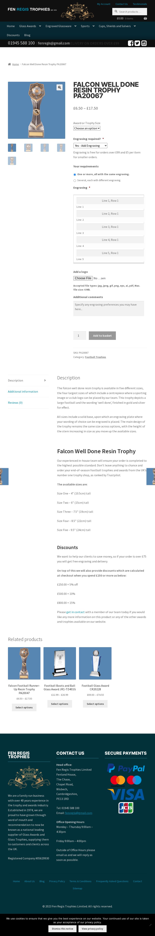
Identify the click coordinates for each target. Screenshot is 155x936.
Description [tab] (15, 380)
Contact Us (121, 4)
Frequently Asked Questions (112, 881)
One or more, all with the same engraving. (103, 174)
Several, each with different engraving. (99, 180)
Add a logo (80, 272)
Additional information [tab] (23, 391)
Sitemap (77, 888)
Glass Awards (27, 26)
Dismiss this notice (62, 928)
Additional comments (88, 297)
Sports (85, 26)
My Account (103, 4)
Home (11, 26)
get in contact (75, 612)
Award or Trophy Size (86, 123)
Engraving (81, 187)
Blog (27, 35)
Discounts (13, 35)
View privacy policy (92, 928)
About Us (29, 881)
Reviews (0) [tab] (15, 402)
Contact (137, 881)
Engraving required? (88, 139)
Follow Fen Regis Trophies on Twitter (137, 43)
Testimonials (140, 4)
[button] (60, 87)
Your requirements (86, 166)
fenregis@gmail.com (78, 813)
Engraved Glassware (58, 26)
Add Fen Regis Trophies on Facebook (130, 43)
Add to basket (102, 335)
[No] (150, 925)
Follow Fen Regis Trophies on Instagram (144, 43)
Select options (24, 707)
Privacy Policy (57, 881)
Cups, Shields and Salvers (115, 26)
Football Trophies (95, 357)
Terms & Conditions (80, 881)
